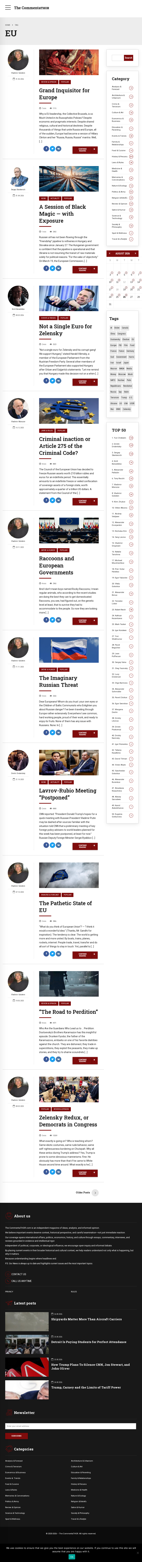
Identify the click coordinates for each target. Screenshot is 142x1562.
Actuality (55, 198)
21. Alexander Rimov (122, 593)
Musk (130, 374)
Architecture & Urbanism (122, 96)
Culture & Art (122, 112)
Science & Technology (122, 217)
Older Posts (83, 1192)
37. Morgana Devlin (122, 710)
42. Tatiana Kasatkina (122, 751)
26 (124, 297)
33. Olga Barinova (122, 683)
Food (132, 345)
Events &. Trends (12, 1478)
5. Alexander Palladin (122, 471)
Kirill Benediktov (18, 309)
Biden (116, 328)
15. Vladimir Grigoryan (122, 544)
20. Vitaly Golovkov (122, 584)
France (113, 351)
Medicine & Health (122, 169)
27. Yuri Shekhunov (122, 637)
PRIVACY (9, 1291)
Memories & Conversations (122, 178)
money (113, 374)
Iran (112, 362)
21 (138, 289)
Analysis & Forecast (50, 895)
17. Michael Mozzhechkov (122, 561)
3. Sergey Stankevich (122, 453)
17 (110, 289)
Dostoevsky (115, 339)
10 (110, 282)
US (120, 403)
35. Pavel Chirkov (122, 697)
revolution (127, 386)
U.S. (130, 397)
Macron (113, 368)
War (112, 409)
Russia (113, 392)
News (43, 198)
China (112, 333)
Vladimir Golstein (18, 73)
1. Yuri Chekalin (122, 438)
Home (7, 25)
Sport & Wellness (122, 233)
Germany (130, 351)
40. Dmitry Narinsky (122, 736)
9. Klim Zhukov (122, 501)
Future (121, 351)
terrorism (114, 397)
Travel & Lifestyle (122, 239)
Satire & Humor (48, 550)
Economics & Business (122, 119)
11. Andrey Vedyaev (122, 514)
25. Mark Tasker (122, 624)
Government (121, 357)
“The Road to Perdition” (68, 1011)
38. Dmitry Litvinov (122, 719)
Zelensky (127, 409)
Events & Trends (48, 318)
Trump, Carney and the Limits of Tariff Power (86, 1387)
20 (131, 289)
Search (128, 57)
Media (129, 368)
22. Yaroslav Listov (122, 602)
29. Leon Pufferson (122, 654)
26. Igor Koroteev (122, 630)
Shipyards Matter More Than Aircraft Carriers (86, 1319)
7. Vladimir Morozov (122, 485)
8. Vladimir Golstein (122, 494)
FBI (120, 345)
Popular (65, 82)
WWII (118, 409)
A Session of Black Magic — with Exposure (62, 213)
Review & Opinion (48, 82)
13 (131, 282)
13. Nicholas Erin (122, 531)
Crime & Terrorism (122, 105)
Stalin (126, 392)
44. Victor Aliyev (122, 765)
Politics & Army (122, 192)
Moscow (122, 374)
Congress (122, 333)
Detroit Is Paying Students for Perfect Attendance (88, 1342)
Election (126, 339)
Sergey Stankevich (18, 189)
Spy (120, 392)
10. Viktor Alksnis (122, 508)
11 (117, 282)
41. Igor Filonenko (122, 744)
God (112, 357)
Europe (113, 345)
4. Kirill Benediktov (122, 462)
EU (133, 339)
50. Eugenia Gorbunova (122, 815)
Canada (125, 328)
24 (110, 297)
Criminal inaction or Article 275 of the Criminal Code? (64, 445)
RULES (74, 1291)
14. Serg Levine (122, 537)
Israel (118, 362)
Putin (129, 380)
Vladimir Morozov (18, 421)
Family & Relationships (122, 143)
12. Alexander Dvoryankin (122, 523)
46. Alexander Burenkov (122, 780)
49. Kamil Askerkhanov (122, 806)
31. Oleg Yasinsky (122, 668)
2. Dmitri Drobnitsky (122, 445)
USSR (132, 403)
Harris (131, 357)
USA (125, 403)
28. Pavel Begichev (122, 646)
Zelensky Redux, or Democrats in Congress (68, 1121)
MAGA (121, 368)
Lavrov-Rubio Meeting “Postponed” (67, 794)
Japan (126, 362)
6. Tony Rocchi (122, 478)
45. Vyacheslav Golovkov (122, 771)
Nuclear (121, 380)
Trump (124, 397)
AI (111, 328)
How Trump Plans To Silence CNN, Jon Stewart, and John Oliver (90, 1366)
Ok (71, 1556)
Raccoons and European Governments (56, 565)
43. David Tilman (122, 758)
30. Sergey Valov (122, 662)
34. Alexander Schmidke (122, 690)
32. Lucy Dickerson (122, 675)
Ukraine (113, 403)
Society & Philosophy (122, 225)
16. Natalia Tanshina (122, 552)
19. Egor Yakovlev (122, 577)
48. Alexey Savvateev (122, 798)
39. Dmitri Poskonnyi (122, 728)
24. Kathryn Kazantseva (122, 616)
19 (124, 289)
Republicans (115, 386)
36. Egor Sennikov (122, 703)
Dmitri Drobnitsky (18, 773)
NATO (112, 380)
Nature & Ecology (122, 185)
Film (126, 345)
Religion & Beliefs (122, 198)
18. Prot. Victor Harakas (122, 570)
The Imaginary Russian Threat (58, 681)
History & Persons (122, 156)
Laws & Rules (47, 431)
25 (117, 297)
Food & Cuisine (122, 150)
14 (138, 282)
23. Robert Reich (122, 609)
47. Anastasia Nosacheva (122, 789)
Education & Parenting (122, 128)
